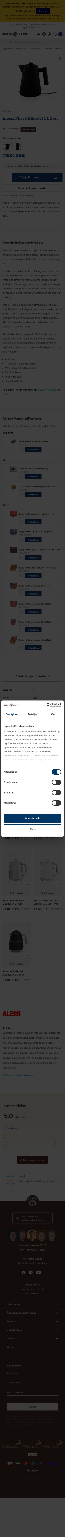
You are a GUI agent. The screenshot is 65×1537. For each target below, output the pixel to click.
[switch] (56, 782)
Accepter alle (32, 818)
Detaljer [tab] (32, 714)
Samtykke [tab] (12, 714)
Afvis (33, 829)
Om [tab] (53, 714)
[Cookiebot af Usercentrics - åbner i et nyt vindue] (46, 705)
